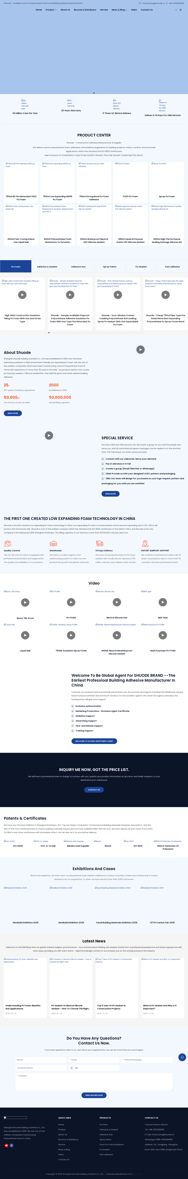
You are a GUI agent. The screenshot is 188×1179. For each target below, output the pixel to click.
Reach (78, 845)
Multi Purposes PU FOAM (162, 650)
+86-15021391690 (176, 3)
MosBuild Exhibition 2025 (25, 922)
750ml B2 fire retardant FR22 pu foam (21, 198)
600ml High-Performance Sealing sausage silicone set (167, 241)
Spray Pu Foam (167, 196)
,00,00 (60, 397)
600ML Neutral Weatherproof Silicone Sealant (117, 652)
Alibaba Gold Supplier (48, 845)
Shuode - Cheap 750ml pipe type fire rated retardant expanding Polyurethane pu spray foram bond (165, 318)
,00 (12, 397)
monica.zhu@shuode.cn (153, 3)
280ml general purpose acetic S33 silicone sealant (130, 241)
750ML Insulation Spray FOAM (71, 650)
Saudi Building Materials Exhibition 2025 (116, 922)
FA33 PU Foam (130, 196)
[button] (91, 92)
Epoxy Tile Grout (25, 618)
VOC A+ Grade (18, 845)
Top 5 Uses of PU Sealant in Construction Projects (111, 1007)
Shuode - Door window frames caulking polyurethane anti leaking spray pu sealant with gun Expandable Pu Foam (118, 320)
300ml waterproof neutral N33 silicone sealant (94, 241)
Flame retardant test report (168, 847)
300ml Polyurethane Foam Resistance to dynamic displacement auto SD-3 (57, 241)
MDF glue (163, 617)
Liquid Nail (25, 650)
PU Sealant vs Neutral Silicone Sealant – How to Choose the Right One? (70, 1007)
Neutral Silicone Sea (117, 617)
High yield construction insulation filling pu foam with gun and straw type (22, 318)
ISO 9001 (108, 845)
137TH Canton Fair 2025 (162, 922)
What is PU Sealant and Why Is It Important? (159, 1007)
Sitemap (138, 1174)
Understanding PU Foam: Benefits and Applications (22, 1007)
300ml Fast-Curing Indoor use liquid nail (21, 241)
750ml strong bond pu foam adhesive (94, 198)
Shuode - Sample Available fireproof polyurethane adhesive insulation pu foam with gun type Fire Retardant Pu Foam (70, 320)
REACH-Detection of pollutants (138, 847)
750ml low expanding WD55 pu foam (57, 198)
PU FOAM (71, 617)
